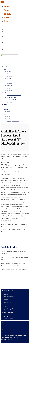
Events (6, 17)
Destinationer (9, 90)
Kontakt (6, 294)
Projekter (7, 14)
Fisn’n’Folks (9, 102)
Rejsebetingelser (8, 318)
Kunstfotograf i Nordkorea (12, 99)
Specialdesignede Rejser (10, 309)
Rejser (6, 10)
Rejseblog (7, 21)
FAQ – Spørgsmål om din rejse (13, 121)
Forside (7, 6)
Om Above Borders (9, 296)
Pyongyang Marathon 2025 (12, 87)
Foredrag (8, 106)
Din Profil (6, 316)
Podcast (8, 111)
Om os (6, 25)
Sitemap (6, 299)
